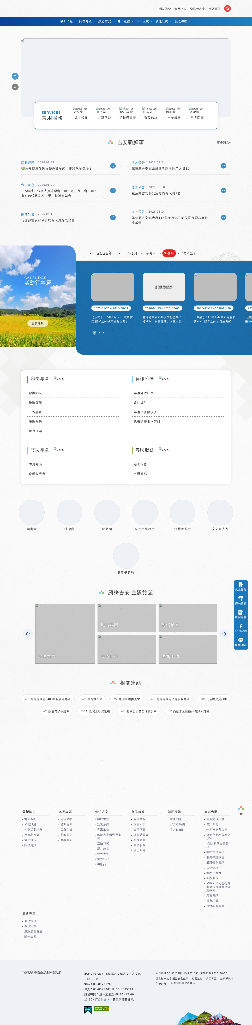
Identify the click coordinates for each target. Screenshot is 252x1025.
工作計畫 (35, 412)
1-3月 (133, 253)
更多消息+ (224, 142)
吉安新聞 (30, 819)
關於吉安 (103, 819)
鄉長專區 (85, 21)
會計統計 (140, 402)
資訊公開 (162, 21)
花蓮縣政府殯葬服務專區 (173, 699)
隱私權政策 (162, 978)
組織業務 (140, 819)
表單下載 (140, 829)
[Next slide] (15, 86)
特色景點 (103, 853)
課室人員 (140, 824)
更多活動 (38, 323)
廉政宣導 (30, 926)
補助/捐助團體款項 (217, 845)
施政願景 (35, 402)
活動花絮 (103, 843)
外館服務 (212, 878)
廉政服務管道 (33, 931)
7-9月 (169, 253)
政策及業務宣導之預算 (218, 836)
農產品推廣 (31, 834)
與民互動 (143, 21)
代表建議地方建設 (147, 421)
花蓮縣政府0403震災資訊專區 (51, 699)
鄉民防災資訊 (215, 852)
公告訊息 (30, 824)
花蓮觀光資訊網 (216, 699)
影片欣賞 (103, 848)
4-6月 (151, 253)
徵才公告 (30, 839)
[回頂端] (241, 811)
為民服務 (123, 21)
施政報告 (35, 421)
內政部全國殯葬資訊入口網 (191, 711)
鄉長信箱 (181, 9)
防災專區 (35, 464)
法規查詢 (212, 867)
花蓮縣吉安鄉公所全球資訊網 (37, 8)
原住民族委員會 (129, 699)
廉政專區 (181, 21)
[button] (94, 332)
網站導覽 (165, 9)
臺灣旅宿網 (95, 699)
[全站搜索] (227, 8)
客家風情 (103, 829)
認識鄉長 (35, 393)
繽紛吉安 (104, 21)
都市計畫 (212, 900)
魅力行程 (103, 859)
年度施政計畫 (144, 393)
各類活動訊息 (33, 829)
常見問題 (215, 9)
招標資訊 (30, 845)
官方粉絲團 (177, 824)
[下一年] (118, 253)
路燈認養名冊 (215, 905)
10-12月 (189, 253)
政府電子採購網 (58, 711)
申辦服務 (140, 473)
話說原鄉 (103, 824)
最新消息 (66, 21)
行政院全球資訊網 (98, 711)
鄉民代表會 (197, 9)
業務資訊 (212, 895)
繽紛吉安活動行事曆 (109, 836)
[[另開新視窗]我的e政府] (88, 1010)
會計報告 (212, 824)
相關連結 (197, 978)
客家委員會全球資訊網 (142, 711)
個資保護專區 (215, 857)
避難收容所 (37, 473)
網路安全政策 (180, 978)
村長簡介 (140, 839)
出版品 (101, 864)
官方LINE (176, 829)
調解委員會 (141, 834)
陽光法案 (30, 936)
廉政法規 (30, 920)
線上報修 (140, 464)
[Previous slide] (15, 76)
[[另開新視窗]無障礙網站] (101, 1008)
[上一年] (91, 253)
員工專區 (211, 978)
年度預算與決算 (145, 412)
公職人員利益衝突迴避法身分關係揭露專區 (218, 886)
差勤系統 (225, 978)
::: (154, 9)
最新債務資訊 (215, 862)
